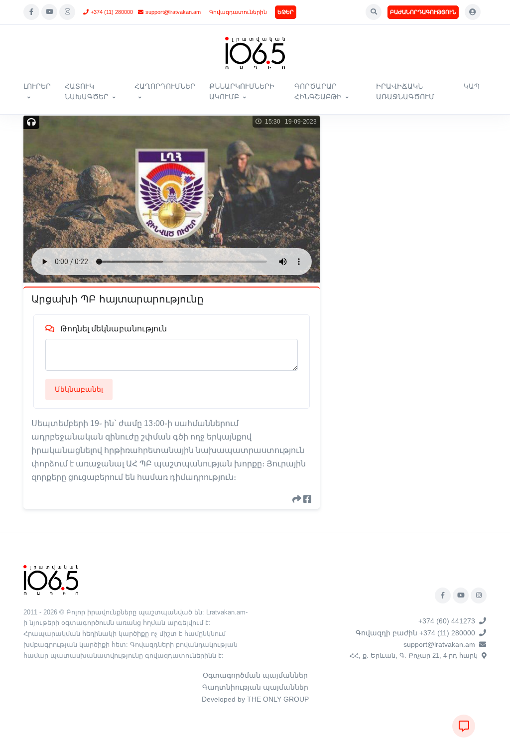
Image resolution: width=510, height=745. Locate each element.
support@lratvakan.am (173, 12)
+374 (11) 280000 (112, 12)
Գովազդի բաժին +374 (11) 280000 (415, 633)
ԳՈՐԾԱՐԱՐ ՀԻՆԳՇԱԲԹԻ (318, 91)
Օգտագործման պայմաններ (255, 675)
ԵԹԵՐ (285, 12)
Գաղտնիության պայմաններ (255, 687)
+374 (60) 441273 (446, 621)
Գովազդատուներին (238, 12)
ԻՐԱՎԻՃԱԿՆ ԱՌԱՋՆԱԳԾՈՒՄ (405, 91)
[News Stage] (255, 53)
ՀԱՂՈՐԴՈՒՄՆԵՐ (164, 86)
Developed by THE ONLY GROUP (255, 699)
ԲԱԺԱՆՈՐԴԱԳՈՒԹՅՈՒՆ (423, 12)
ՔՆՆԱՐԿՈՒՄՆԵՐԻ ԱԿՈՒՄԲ (241, 91)
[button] (374, 12)
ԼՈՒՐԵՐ (37, 86)
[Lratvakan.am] (50, 579)
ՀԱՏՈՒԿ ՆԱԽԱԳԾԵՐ (87, 91)
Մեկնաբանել (79, 389)
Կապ (472, 86)
